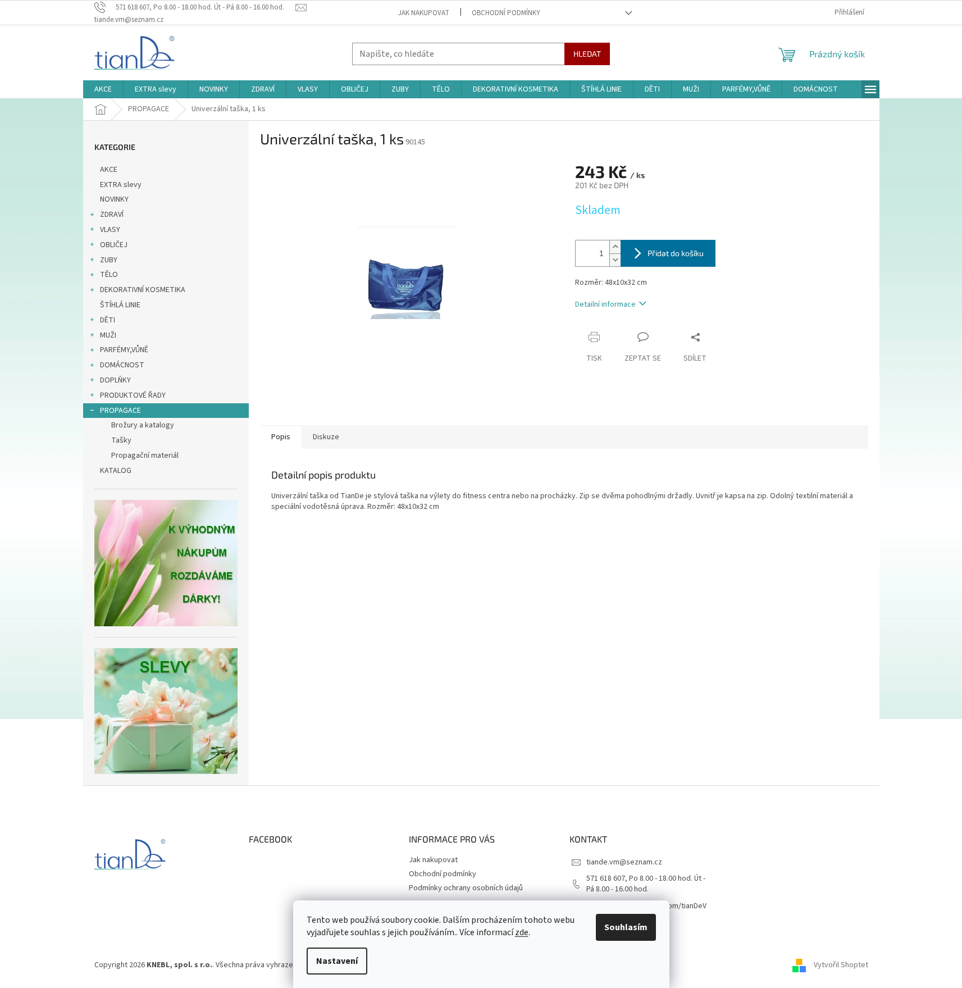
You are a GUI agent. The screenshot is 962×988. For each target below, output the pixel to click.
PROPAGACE (120, 410)
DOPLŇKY (115, 380)
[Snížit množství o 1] (615, 259)
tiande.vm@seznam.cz (624, 862)
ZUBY (108, 260)
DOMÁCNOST (122, 365)
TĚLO (109, 274)
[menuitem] (103, 89)
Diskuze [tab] (326, 437)
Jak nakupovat (423, 13)
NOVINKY (114, 199)
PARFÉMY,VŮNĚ (124, 350)
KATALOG (115, 470)
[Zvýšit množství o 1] (615, 246)
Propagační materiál (145, 455)
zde (521, 932)
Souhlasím (626, 927)
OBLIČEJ (113, 245)
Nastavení (337, 961)
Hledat (587, 53)
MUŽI (108, 335)
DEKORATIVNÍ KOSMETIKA (142, 289)
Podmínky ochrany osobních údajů (466, 888)
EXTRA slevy (121, 184)
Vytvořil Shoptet (841, 965)
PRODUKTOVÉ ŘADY (133, 395)
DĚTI (107, 320)
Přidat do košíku (676, 253)
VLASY (110, 229)
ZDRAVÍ (112, 214)
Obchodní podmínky (506, 13)
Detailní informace (605, 304)
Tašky (121, 440)
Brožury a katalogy (142, 425)
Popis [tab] (280, 437)
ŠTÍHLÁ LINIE (120, 305)
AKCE (108, 169)
